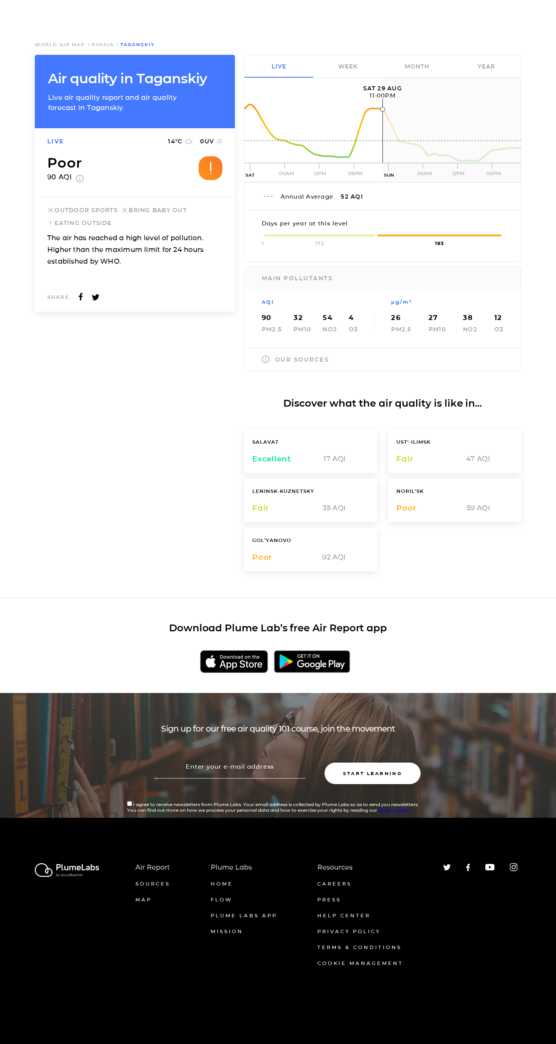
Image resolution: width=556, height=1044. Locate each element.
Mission (227, 931)
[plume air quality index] (80, 180)
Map (143, 899)
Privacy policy (349, 931)
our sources (302, 359)
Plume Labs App (244, 915)
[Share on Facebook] (81, 299)
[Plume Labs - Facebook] (468, 869)
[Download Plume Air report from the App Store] (234, 662)
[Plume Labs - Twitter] (447, 869)
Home (222, 884)
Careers (334, 884)
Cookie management (360, 963)
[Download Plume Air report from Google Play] (312, 662)
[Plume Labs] (67, 870)
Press (329, 899)
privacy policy (394, 810)
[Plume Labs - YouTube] (490, 869)
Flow (222, 899)
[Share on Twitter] (95, 299)
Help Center (343, 915)
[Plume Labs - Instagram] (513, 869)
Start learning (372, 773)
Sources (152, 884)
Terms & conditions (359, 947)
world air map (60, 44)
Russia (103, 44)
